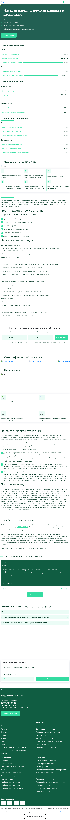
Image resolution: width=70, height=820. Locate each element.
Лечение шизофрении (45, 779)
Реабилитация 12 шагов (10, 782)
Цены (3, 741)
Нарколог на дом (7, 779)
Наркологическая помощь (11, 773)
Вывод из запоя (42, 735)
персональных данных (12, 345)
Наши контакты (9, 679)
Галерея (4, 729)
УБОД (3, 770)
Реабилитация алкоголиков (12, 785)
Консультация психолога (45, 773)
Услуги (3, 726)
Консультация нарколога (11, 776)
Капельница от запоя (44, 738)
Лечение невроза (43, 785)
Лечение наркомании (9, 761)
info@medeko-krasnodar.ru (13, 695)
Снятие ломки (6, 764)
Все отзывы (33, 595)
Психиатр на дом (42, 767)
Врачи (3, 735)
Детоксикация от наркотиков (12, 767)
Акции (3, 738)
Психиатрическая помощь (46, 761)
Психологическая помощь (46, 788)
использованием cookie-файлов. (53, 812)
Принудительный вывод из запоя (49, 741)
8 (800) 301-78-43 (22, 527)
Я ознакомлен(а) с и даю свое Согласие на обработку (35, 344)
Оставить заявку (8, 35)
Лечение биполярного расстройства (50, 782)
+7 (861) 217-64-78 (10, 671)
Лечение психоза (43, 776)
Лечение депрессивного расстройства (51, 770)
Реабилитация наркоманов (12, 788)
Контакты (4, 754)
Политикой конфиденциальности (30, 343)
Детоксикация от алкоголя (46, 729)
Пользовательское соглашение (13, 751)
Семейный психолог (44, 791)
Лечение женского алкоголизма (48, 732)
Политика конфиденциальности (13, 747)
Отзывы (4, 732)
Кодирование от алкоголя (46, 747)
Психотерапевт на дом (45, 764)
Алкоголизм (40, 726)
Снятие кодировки (43, 744)
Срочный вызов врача (10, 713)
